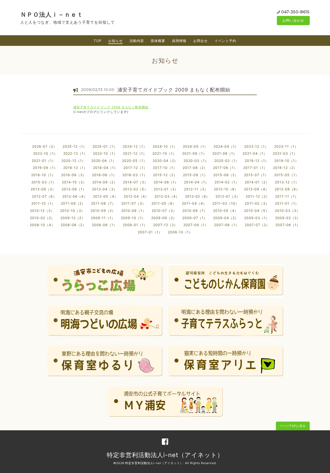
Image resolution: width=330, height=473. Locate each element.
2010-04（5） (256, 211)
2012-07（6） (44, 196)
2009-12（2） (72, 218)
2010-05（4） (225, 211)
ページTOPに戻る (293, 426)
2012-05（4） (105, 196)
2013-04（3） (104, 189)
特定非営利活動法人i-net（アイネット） (165, 455)
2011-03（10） (225, 203)
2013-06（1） (74, 189)
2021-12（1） (135, 153)
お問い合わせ (293, 20)
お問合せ (200, 41)
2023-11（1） (286, 146)
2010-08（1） (133, 211)
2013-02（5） (135, 189)
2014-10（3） (74, 182)
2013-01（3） (166, 189)
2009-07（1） (194, 218)
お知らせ (115, 41)
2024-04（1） (226, 146)
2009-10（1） (133, 218)
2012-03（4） (166, 196)
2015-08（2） (225, 175)
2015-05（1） (286, 175)
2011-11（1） (286, 196)
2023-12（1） (256, 146)
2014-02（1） (227, 182)
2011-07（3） (133, 203)
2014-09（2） (104, 182)
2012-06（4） (74, 196)
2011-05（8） (163, 203)
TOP (97, 41)
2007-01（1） (150, 232)
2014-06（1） (166, 182)
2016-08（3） (73, 175)
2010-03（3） (287, 211)
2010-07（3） (164, 211)
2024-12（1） (135, 146)
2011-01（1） (287, 203)
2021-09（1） (194, 153)
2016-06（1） (104, 175)
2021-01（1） (44, 161)
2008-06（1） (104, 225)
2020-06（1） (103, 161)
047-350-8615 (295, 12)
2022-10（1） (105, 153)
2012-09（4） (256, 189)
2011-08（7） (103, 203)
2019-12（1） (257, 161)
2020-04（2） (165, 161)
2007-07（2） (257, 225)
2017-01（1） (255, 168)
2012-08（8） (287, 189)
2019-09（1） (45, 168)
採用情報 (179, 41)
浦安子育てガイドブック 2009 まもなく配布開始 (173, 90)
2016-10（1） (43, 175)
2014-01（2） (257, 182)
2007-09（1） (195, 225)
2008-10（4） (42, 225)
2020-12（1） (73, 161)
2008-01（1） (135, 225)
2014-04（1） (196, 182)
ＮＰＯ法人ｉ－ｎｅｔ (51, 14)
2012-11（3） (196, 189)
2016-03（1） (134, 175)
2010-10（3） (72, 211)
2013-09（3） (43, 189)
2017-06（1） (225, 168)
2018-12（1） (75, 168)
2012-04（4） (136, 196)
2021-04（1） (255, 153)
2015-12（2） (165, 175)
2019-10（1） (286, 161)
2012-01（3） (227, 196)
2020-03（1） (196, 161)
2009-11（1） (103, 218)
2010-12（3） (42, 211)
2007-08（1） (226, 225)
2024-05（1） (195, 146)
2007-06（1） (287, 225)
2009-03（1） (256, 218)
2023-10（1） (45, 153)
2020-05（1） (134, 161)
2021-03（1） (285, 153)
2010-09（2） (103, 211)
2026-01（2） (44, 146)
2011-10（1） (43, 203)
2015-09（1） (195, 175)
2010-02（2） (42, 218)
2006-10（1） (180, 232)
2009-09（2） (164, 218)
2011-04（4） (194, 203)
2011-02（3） (257, 203)
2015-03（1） (43, 182)
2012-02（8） (197, 196)
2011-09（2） (73, 203)
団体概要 (158, 41)
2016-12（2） (285, 168)
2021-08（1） (224, 153)
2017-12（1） (135, 168)
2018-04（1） (105, 168)
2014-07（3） (135, 182)
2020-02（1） (226, 161)
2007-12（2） (165, 225)
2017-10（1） (165, 168)
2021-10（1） (164, 153)
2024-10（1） (165, 146)
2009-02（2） (287, 218)
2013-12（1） (287, 182)
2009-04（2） (225, 218)
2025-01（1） (105, 146)
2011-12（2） (257, 196)
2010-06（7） (194, 211)
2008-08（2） (73, 225)
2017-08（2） (195, 168)
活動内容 (136, 41)
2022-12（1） (75, 153)
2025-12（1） (75, 146)
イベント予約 (225, 41)
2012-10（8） (226, 189)
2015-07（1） (256, 175)
